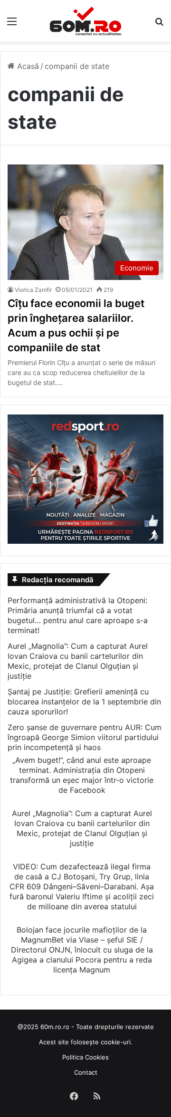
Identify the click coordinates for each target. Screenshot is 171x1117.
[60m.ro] (85, 21)
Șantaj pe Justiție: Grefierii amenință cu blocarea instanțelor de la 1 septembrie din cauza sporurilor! (84, 701)
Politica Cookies (85, 1057)
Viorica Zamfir (33, 289)
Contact (85, 1072)
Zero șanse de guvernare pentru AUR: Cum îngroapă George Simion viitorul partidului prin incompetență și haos (85, 737)
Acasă (27, 66)
